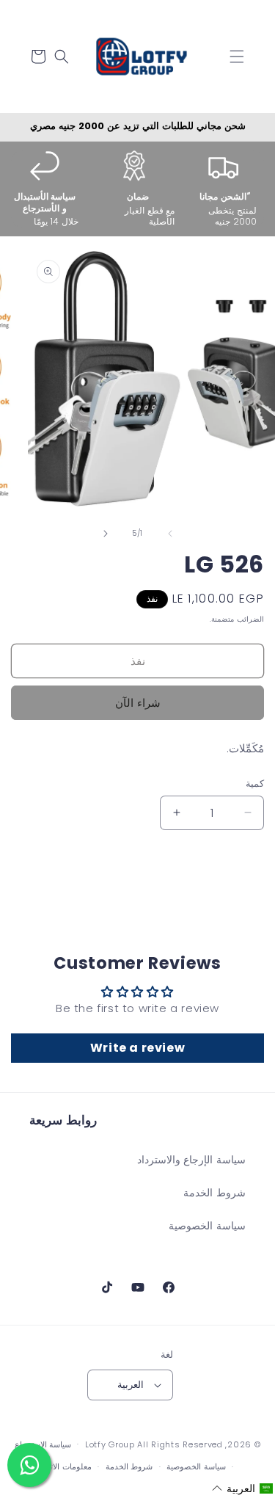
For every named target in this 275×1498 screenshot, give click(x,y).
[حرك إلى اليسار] (170, 533)
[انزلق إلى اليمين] (105, 533)
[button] (237, 56)
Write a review (137, 1047)
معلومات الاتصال (63, 1466)
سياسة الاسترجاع (43, 1444)
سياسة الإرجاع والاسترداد (191, 1159)
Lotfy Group (110, 1444)
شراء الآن (138, 702)
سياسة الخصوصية (207, 1225)
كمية (255, 783)
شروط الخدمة (214, 1192)
